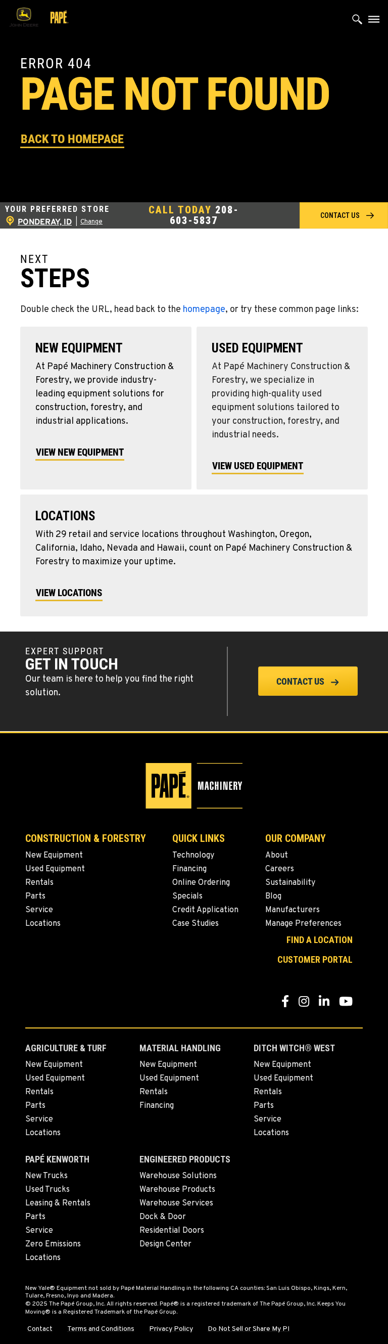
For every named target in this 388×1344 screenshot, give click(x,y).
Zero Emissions (53, 1244)
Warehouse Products (177, 1190)
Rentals (39, 883)
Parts (35, 896)
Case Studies (195, 924)
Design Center (165, 1244)
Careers (279, 869)
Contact (40, 1329)
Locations (43, 924)
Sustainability (290, 883)
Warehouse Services (176, 1203)
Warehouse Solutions (178, 1176)
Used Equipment (55, 869)
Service (39, 910)
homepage (204, 310)
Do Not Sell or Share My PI (248, 1329)
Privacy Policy (171, 1329)
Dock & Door (162, 1217)
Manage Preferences (303, 924)
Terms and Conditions (100, 1329)
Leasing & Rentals (57, 1203)
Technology (193, 855)
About (276, 855)
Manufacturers (292, 910)
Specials (187, 896)
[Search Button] (357, 22)
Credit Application (205, 910)
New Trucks (46, 1176)
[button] (72, 138)
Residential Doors (171, 1231)
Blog (273, 896)
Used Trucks (47, 1190)
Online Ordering (201, 883)
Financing (189, 869)
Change (91, 222)
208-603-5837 (204, 215)
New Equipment (54, 855)
